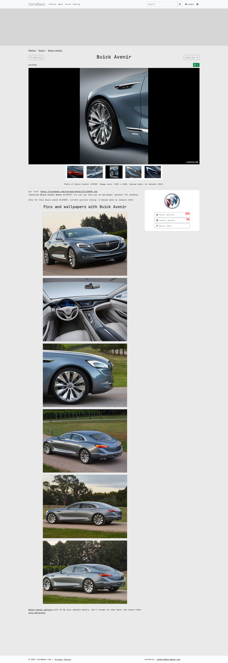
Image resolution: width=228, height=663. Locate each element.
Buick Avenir (55, 50)
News (60, 4)
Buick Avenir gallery (40, 609)
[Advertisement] (114, 27)
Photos (52, 4)
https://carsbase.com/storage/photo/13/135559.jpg (68, 191)
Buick (42, 50)
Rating (76, 4)
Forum (68, 4)
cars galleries (36, 612)
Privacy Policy (63, 659)
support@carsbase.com (168, 659)
